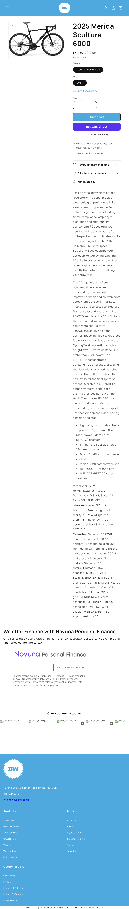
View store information (89, 153)
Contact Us (9, 875)
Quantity (77, 98)
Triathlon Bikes (10, 832)
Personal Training (76, 838)
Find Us (7, 881)
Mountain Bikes (11, 826)
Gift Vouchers (10, 857)
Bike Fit (71, 826)
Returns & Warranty (13, 894)
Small (79, 82)
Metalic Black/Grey (88, 69)
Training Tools (10, 851)
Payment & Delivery (13, 888)
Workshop (72, 851)
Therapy (71, 845)
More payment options (97, 134)
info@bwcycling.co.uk (16, 799)
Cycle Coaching (75, 832)
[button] (7, 8)
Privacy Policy (10, 900)
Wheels (7, 845)
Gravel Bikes (9, 838)
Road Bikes (8, 820)
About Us (71, 820)
